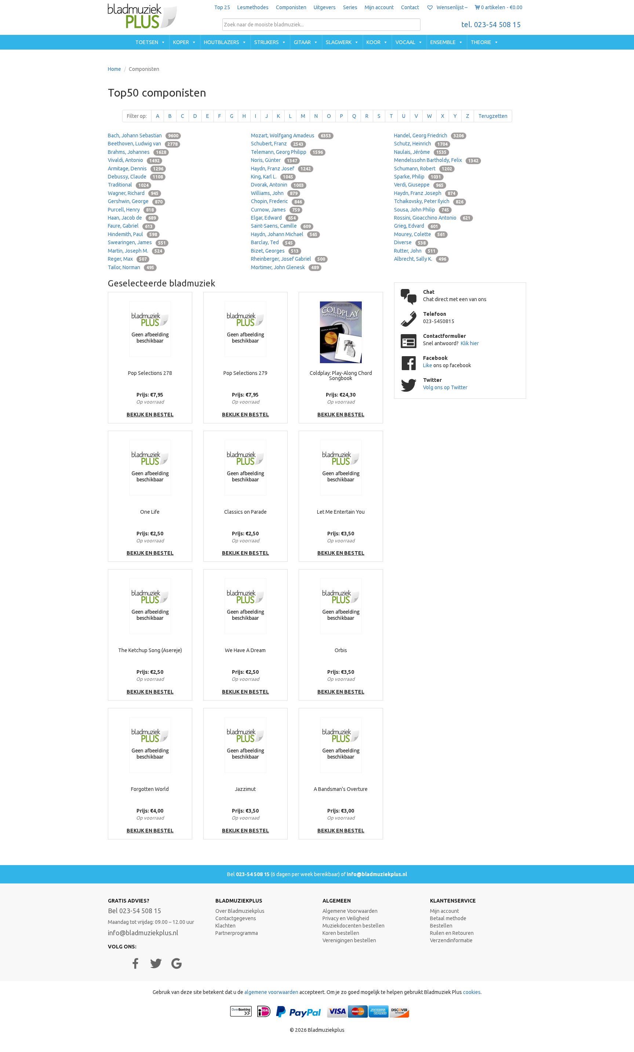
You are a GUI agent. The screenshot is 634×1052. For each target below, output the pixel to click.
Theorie (481, 42)
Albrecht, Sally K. (420, 259)
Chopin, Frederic (276, 201)
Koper (181, 42)
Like (428, 365)
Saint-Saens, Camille (281, 226)
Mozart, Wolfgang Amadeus (291, 135)
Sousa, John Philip (421, 210)
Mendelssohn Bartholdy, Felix (436, 160)
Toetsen (146, 42)
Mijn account (379, 7)
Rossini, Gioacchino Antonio (432, 218)
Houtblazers (221, 42)
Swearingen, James (137, 242)
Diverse (410, 242)
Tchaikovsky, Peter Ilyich (428, 201)
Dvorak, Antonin (277, 185)
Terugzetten (492, 116)
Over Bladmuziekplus (240, 911)
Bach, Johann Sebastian (143, 135)
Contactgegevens (235, 918)
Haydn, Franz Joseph (424, 193)
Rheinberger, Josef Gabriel (288, 259)
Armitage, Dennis (135, 168)
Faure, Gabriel (130, 226)
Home (114, 69)
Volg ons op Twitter (445, 387)
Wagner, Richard (133, 193)
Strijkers (266, 42)
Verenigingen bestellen (349, 940)
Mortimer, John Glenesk (285, 267)
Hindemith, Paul (132, 234)
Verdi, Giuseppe (419, 185)
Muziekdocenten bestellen (354, 926)
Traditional (128, 185)
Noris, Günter (274, 160)
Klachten (225, 926)
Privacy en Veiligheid (346, 918)
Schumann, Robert (423, 168)
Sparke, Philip (417, 177)
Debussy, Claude (135, 177)
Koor (373, 42)
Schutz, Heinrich (421, 144)
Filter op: (137, 116)
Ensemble (443, 42)
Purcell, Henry (131, 210)
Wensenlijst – (451, 7)
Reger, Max (127, 259)
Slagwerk (338, 42)
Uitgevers (325, 7)
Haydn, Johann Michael (284, 234)
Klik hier (470, 343)
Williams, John (274, 193)
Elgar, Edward (273, 218)
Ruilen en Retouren (452, 933)
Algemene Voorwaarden (350, 911)
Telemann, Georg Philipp (287, 152)
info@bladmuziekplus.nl (377, 874)
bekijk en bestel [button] (150, 414)
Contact (410, 7)
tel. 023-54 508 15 (491, 25)
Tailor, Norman (131, 267)
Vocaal (405, 42)
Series (350, 7)
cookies (472, 992)
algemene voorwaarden (271, 992)
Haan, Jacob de (132, 218)
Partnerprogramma (236, 933)
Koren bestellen (341, 933)
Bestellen (441, 926)
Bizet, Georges (275, 251)
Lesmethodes (253, 7)
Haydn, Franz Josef (281, 168)
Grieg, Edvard (416, 226)
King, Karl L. (272, 177)
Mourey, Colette (419, 234)
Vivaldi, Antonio (134, 160)
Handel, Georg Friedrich (429, 135)
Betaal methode (448, 918)
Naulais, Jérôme (420, 152)
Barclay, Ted (272, 242)
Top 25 (222, 7)
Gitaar (302, 42)
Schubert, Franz (277, 144)
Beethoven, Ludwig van (143, 144)
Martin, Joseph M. (135, 251)
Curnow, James (275, 210)
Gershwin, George (135, 201)
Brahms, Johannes (137, 152)
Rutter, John (415, 251)
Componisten (291, 7)
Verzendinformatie (451, 940)
